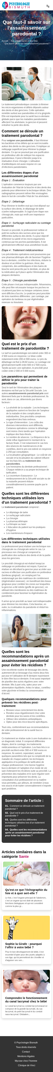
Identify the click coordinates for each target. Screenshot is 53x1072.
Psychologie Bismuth (27, 1042)
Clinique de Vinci (26, 1065)
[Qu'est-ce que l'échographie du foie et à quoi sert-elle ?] (26, 874)
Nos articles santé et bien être (24, 41)
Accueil (5, 41)
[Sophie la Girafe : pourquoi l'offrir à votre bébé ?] (26, 928)
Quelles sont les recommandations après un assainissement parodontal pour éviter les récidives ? (26, 832)
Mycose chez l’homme (26, 1061)
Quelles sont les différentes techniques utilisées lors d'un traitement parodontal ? (25, 822)
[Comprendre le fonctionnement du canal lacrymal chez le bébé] (26, 982)
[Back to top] (45, 1064)
